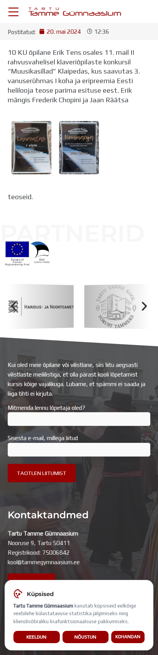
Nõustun (85, 637)
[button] (14, 307)
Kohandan (127, 636)
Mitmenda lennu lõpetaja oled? (46, 407)
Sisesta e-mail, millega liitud (43, 437)
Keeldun (36, 637)
